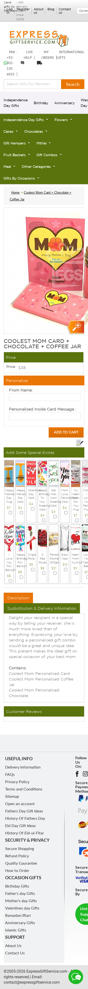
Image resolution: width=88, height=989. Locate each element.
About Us (13, 945)
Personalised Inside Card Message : (42, 409)
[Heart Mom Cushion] (75, 537)
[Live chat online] (75, 976)
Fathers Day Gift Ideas (24, 811)
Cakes (8, 131)
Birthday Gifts (17, 886)
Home (15, 192)
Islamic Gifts (15, 930)
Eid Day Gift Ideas (20, 825)
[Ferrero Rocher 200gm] (53, 537)
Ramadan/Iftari (18, 915)
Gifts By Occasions (19, 178)
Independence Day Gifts (23, 120)
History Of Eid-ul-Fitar (24, 832)
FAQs (10, 774)
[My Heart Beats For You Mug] (75, 473)
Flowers (61, 120)
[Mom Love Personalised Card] (64, 473)
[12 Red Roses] (42, 537)
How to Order (17, 870)
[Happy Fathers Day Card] (20, 473)
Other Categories (36, 167)
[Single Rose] (31, 537)
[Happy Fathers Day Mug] (9, 473)
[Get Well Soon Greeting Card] (53, 473)
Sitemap (12, 796)
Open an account (20, 803)
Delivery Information (23, 767)
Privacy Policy (17, 781)
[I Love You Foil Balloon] (9, 537)
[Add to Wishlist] (79, 442)
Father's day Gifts (20, 893)
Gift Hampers (14, 143)
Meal (7, 167)
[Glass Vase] (64, 537)
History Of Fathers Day (25, 818)
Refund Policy (17, 855)
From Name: (21, 390)
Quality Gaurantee (21, 863)
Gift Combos (46, 155)
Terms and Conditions (23, 789)
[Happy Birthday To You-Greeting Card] (42, 473)
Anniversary (64, 103)
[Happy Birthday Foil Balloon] (20, 537)
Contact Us (15, 952)
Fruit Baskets (14, 155)
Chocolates (33, 131)
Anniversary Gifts (20, 922)
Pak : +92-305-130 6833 (12, 63)
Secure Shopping (19, 848)
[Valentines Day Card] (31, 473)
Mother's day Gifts (21, 900)
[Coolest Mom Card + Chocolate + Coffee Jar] (75, 327)
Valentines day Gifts (22, 908)
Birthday (41, 103)
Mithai (41, 143)
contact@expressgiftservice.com (32, 982)
